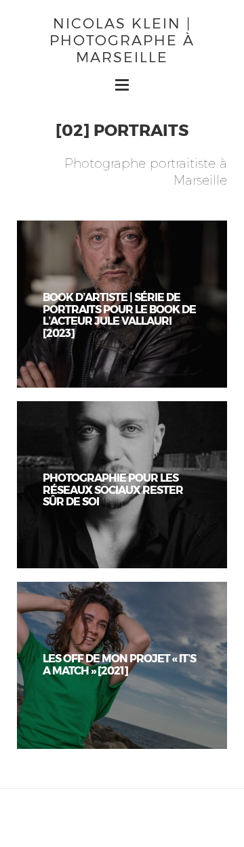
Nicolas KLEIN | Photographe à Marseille (122, 39)
